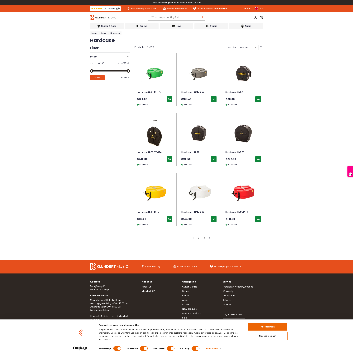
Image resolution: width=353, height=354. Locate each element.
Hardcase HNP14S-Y (148, 212)
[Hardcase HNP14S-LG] (154, 73)
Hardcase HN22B (234, 152)
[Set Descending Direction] (261, 47)
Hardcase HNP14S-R (236, 212)
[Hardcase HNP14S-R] (243, 193)
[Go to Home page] (119, 17)
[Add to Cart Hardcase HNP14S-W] (214, 219)
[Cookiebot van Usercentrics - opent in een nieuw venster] (80, 349)
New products (190, 309)
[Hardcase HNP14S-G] (199, 73)
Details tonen (211, 348)
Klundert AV (148, 291)
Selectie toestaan (267, 336)
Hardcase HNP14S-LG (149, 92)
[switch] (144, 348)
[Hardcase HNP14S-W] (199, 193)
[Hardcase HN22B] (243, 133)
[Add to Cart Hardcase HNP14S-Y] (169, 219)
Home (94, 33)
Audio (185, 300)
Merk (103, 33)
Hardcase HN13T (190, 152)
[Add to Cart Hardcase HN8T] (258, 99)
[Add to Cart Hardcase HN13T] (214, 159)
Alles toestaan (267, 327)
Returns (227, 300)
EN (260, 8)
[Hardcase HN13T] (199, 133)
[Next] (209, 238)
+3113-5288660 (235, 314)
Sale (184, 317)
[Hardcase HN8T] (243, 73)
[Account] (256, 17)
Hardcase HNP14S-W (192, 212)
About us (146, 286)
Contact (247, 8)
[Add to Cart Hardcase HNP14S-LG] (169, 99)
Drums (185, 291)
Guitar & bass (189, 286)
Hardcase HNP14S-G (192, 92)
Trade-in (227, 304)
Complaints (229, 295)
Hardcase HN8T (234, 92)
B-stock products (192, 313)
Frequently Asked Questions (238, 286)
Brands (186, 304)
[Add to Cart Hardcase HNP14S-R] (258, 219)
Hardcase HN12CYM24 (149, 152)
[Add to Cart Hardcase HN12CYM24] (169, 159)
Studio (185, 295)
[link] (188, 238)
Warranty (228, 291)
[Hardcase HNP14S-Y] (154, 193)
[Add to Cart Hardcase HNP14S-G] (214, 99)
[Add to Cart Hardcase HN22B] (258, 159)
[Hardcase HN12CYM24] (154, 133)
